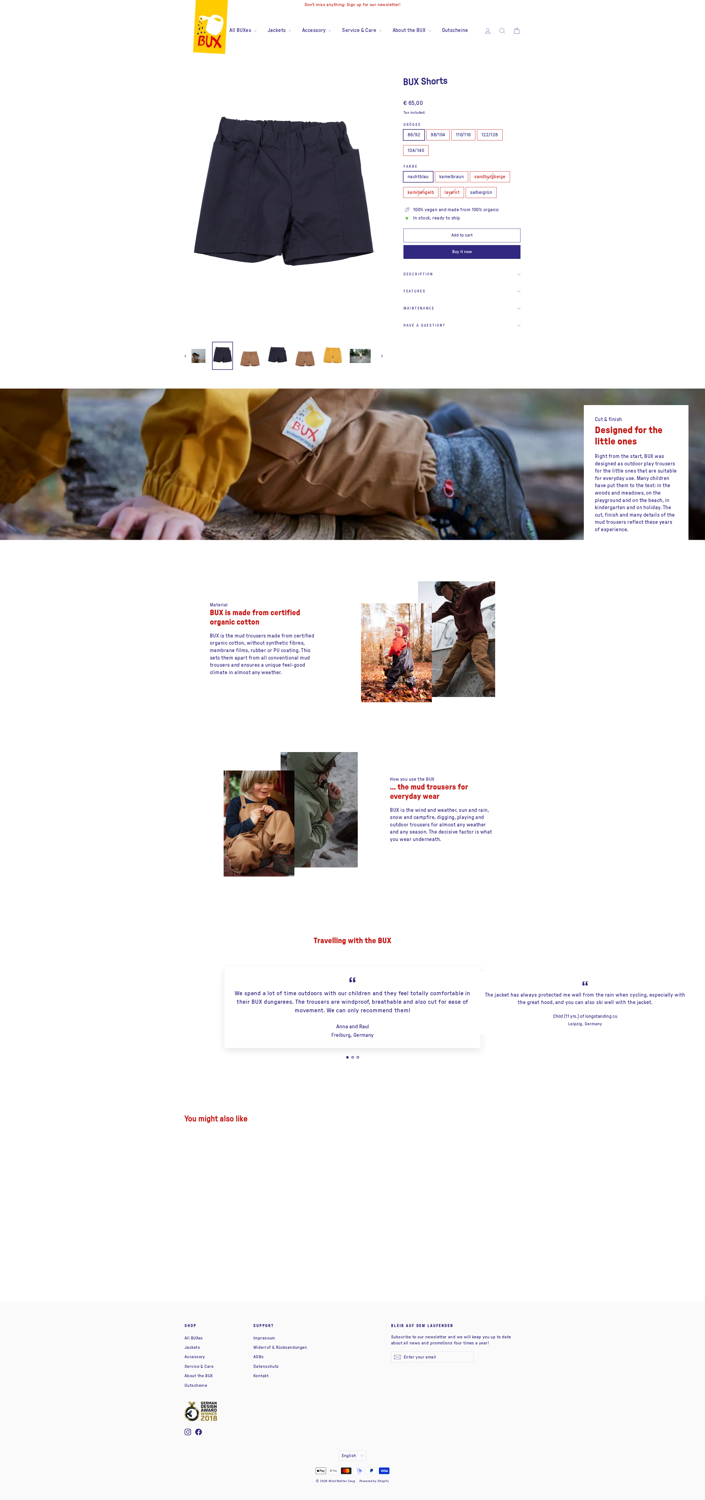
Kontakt (261, 1376)
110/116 (463, 134)
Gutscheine (455, 30)
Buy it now (462, 251)
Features (414, 291)
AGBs (258, 1357)
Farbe (410, 167)
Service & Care (359, 30)
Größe (412, 125)
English (349, 1455)
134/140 (416, 150)
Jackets (277, 30)
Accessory (314, 30)
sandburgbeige (490, 176)
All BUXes (240, 30)
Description (418, 274)
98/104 (438, 134)
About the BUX (410, 30)
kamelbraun (451, 176)
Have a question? (424, 325)
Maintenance (419, 308)
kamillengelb (421, 192)
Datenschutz (266, 1366)
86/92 (414, 134)
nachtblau (418, 176)
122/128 (489, 134)
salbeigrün (481, 192)
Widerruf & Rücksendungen (280, 1347)
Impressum (264, 1338)
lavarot (452, 192)
